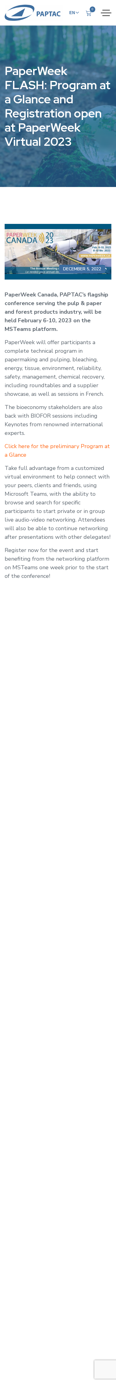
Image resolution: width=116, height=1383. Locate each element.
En (72, 12)
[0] (88, 13)
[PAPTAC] (34, 13)
